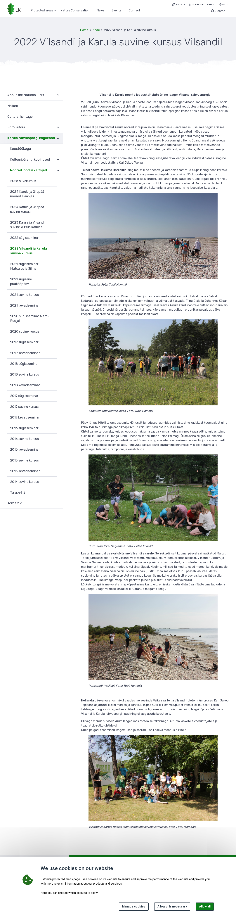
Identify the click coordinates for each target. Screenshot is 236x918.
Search (220, 11)
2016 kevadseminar (25, 449)
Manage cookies (133, 906)
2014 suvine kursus (24, 482)
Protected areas (42, 10)
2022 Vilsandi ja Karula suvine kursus (28, 250)
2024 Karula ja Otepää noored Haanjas (27, 194)
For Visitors (16, 127)
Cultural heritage (20, 117)
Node (96, 30)
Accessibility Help (203, 4)
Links (179, 4)
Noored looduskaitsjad (28, 170)
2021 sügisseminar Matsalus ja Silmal (24, 266)
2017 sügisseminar (24, 396)
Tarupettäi (18, 492)
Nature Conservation (74, 10)
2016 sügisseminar (24, 428)
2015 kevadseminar (25, 471)
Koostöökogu (20, 149)
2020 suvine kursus (24, 331)
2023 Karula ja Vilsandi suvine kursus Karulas (27, 224)
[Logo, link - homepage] (14, 9)
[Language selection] (227, 5)
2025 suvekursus (23, 181)
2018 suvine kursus (24, 374)
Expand (58, 95)
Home (84, 30)
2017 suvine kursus (24, 407)
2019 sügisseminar (24, 342)
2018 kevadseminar (25, 385)
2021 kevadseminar (25, 305)
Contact (134, 10)
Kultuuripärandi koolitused (30, 160)
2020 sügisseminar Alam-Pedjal (29, 318)
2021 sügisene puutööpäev (21, 281)
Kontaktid (14, 503)
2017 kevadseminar (24, 417)
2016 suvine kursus (24, 439)
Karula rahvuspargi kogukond (31, 138)
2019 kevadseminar (25, 353)
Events (116, 10)
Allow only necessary (172, 906)
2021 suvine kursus (24, 295)
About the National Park (25, 95)
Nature (12, 106)
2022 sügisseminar (24, 238)
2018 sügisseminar (24, 364)
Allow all (205, 906)
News (100, 10)
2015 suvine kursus (24, 460)
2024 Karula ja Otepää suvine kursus (27, 209)
